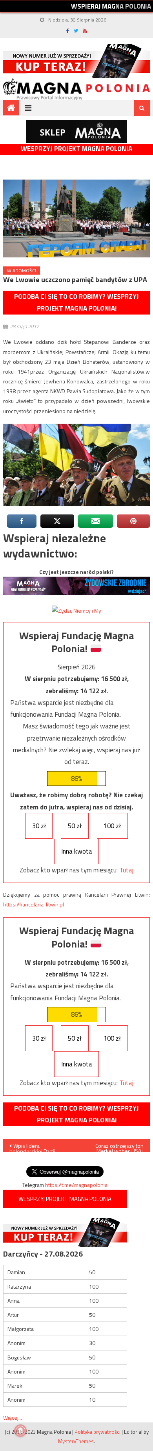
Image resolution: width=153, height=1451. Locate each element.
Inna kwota (76, 851)
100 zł (112, 826)
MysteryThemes (76, 1441)
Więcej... (12, 1417)
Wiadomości (21, 270)
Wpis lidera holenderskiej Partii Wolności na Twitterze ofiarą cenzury (35, 1147)
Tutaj (126, 870)
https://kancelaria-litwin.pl (33, 904)
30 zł (39, 826)
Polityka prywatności (97, 1432)
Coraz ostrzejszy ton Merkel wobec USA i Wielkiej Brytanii (119, 1147)
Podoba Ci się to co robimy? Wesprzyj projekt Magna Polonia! (76, 302)
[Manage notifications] (20, 1430)
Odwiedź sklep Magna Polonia (76, 131)
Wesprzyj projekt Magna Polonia (76, 149)
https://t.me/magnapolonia (76, 1185)
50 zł (75, 826)
